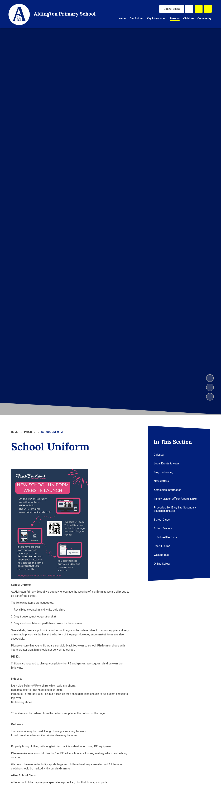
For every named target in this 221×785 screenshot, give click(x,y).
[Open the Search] (199, 9)
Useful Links (172, 9)
